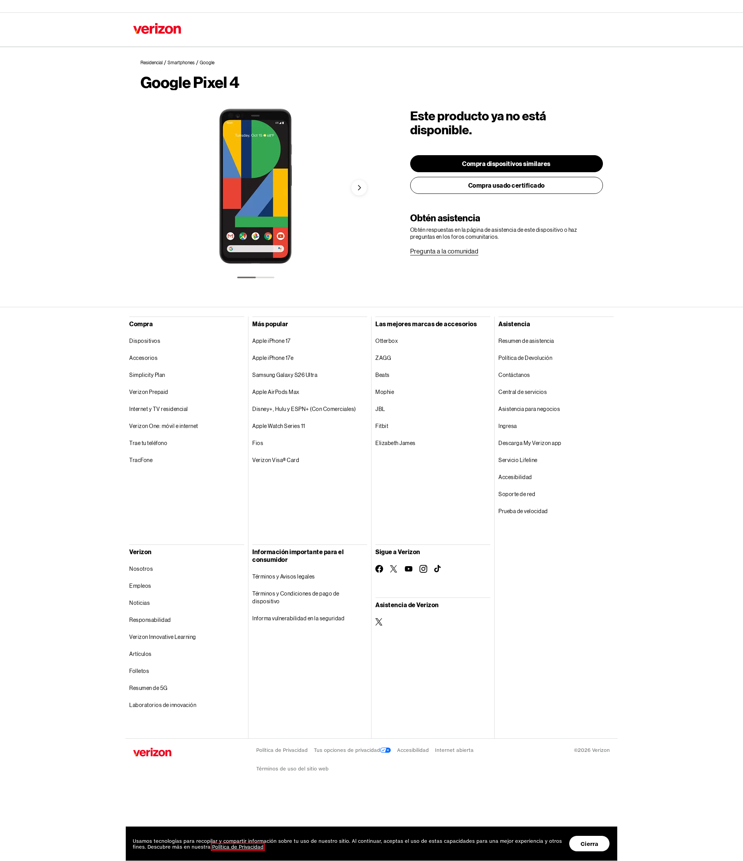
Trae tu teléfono (148, 443)
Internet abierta (454, 733)
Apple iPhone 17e (272, 357)
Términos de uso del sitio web (292, 752)
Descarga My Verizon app (530, 426)
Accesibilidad (515, 460)
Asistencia (473, 6)
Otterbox (386, 340)
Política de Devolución (525, 357)
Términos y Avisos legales (283, 559)
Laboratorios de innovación (162, 688)
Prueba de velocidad (523, 494)
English (600, 6)
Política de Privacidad (282, 733)
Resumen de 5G (148, 671)
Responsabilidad (150, 602)
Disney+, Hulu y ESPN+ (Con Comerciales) (304, 409)
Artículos (140, 636)
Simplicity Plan (147, 374)
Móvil (199, 29)
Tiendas (509, 6)
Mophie (384, 392)
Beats (382, 374)
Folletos (139, 653)
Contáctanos (431, 6)
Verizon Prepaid (148, 392)
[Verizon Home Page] (152, 735)
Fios (257, 443)
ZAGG (383, 357)
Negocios (178, 6)
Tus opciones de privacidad (347, 733)
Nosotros (141, 551)
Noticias (139, 585)
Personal (143, 6)
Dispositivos (144, 340)
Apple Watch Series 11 (278, 426)
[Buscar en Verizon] (532, 30)
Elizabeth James (395, 443)
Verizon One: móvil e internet (163, 426)
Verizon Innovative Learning (162, 619)
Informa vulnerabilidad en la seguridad (298, 601)
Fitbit (381, 426)
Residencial (229, 29)
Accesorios (143, 357)
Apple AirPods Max (276, 392)
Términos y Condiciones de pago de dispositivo (295, 580)
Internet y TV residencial (158, 409)
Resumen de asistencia (526, 340)
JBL (380, 409)
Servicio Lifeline (518, 443)
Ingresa (507, 409)
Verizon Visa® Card (275, 460)
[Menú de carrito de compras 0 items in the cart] (606, 29)
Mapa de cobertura (555, 6)
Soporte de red (516, 477)
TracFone (140, 460)
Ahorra (262, 29)
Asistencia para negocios (529, 392)
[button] (359, 187)
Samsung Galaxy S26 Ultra (284, 374)
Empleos (140, 568)
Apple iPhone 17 (271, 340)
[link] (154, 63)
